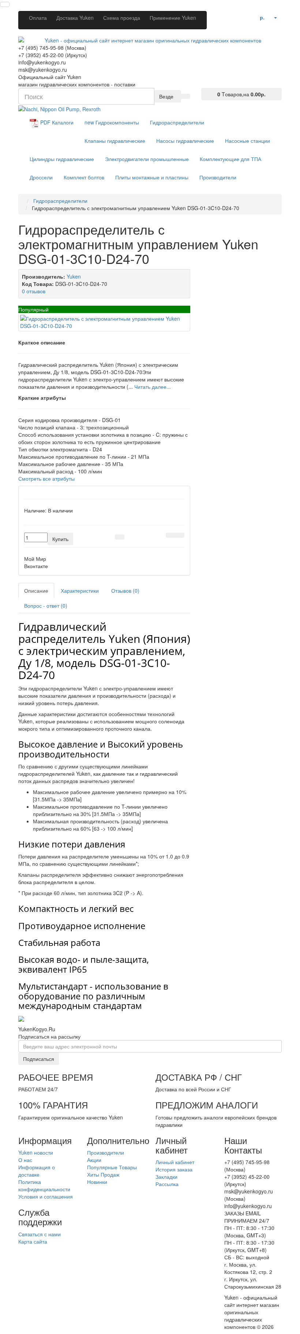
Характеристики (80, 590)
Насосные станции (247, 140)
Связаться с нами (39, 1234)
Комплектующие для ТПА (230, 159)
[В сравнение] (179, 535)
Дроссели (41, 177)
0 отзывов (33, 291)
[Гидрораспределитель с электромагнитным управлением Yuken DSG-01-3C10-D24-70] (104, 322)
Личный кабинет (174, 1162)
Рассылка (167, 1184)
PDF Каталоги (56, 122)
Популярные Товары (112, 1167)
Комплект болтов (84, 177)
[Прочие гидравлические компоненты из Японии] (59, 108)
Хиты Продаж (103, 1174)
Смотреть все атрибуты (46, 478)
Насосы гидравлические (185, 140)
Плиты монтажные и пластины (151, 177)
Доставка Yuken (75, 17)
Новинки (97, 1181)
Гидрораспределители (177, 122)
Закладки (166, 1176)
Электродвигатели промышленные (147, 159)
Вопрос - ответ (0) (45, 605)
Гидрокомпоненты (112, 122)
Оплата (38, 17)
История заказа (173, 1169)
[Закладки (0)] (250, 15)
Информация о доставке (36, 1170)
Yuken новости (35, 1152)
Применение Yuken (173, 17)
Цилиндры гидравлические (62, 159)
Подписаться (38, 1058)
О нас (25, 1159)
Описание (36, 590)
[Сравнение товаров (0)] (240, 15)
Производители (217, 177)
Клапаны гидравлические (115, 140)
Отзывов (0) (125, 590)
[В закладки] (170, 535)
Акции (94, 1159)
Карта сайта (32, 1241)
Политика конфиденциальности (44, 1185)
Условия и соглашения (45, 1196)
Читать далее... (152, 386)
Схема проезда (121, 17)
